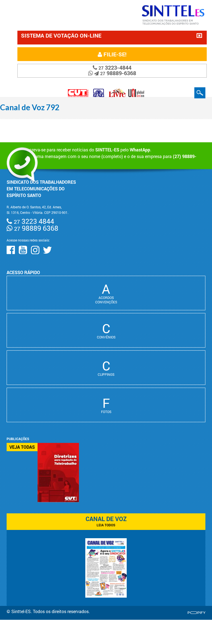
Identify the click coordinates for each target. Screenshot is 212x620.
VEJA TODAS (22, 447)
